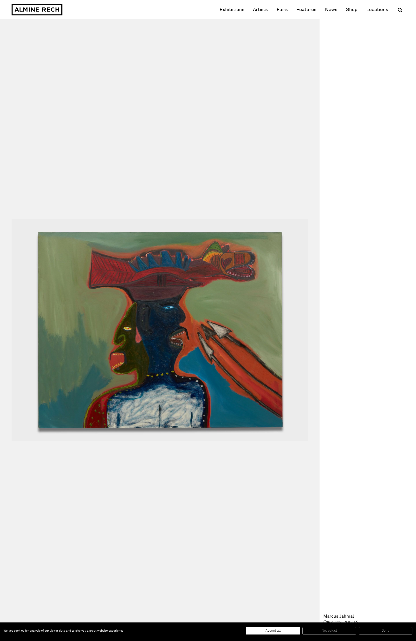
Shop (352, 9)
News (331, 9)
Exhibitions (232, 9)
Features (306, 9)
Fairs (282, 9)
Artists (260, 9)
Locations (377, 9)
